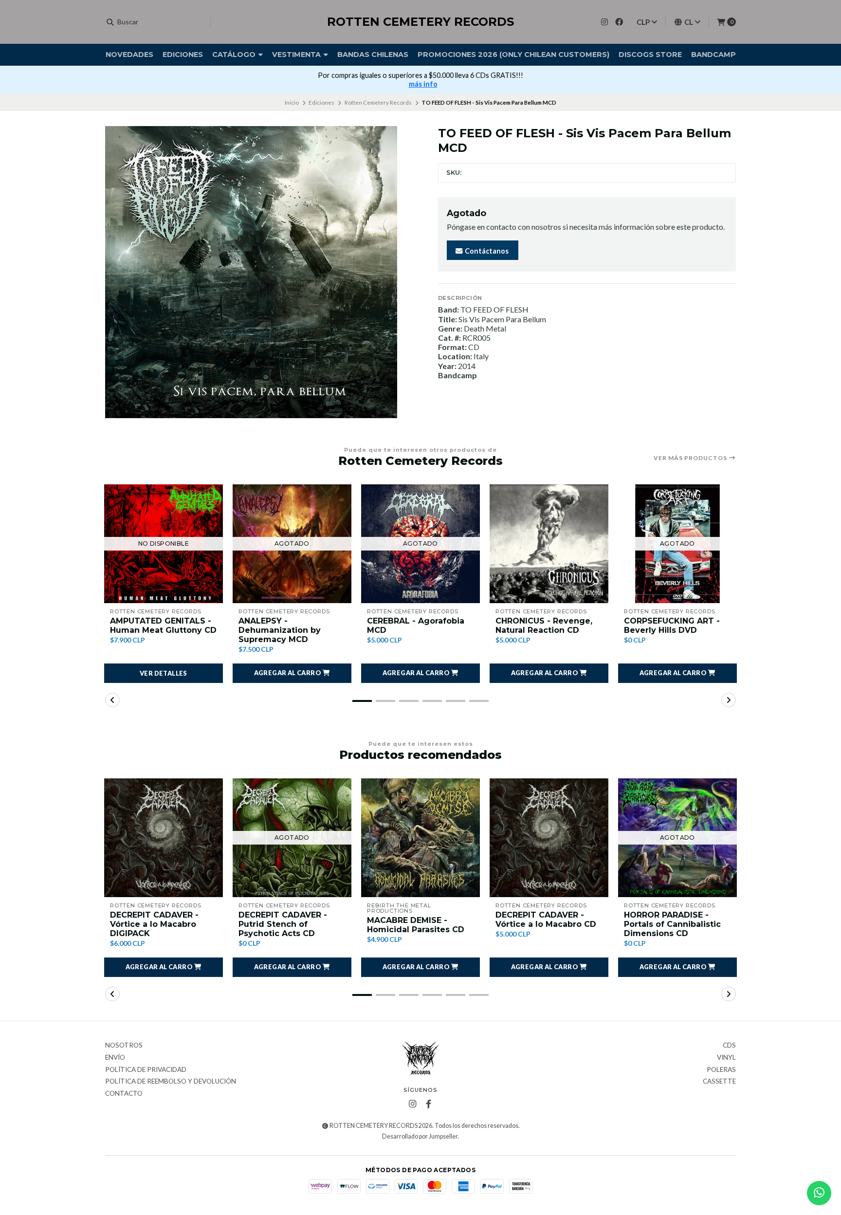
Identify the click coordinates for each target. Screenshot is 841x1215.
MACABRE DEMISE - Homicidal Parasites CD (415, 925)
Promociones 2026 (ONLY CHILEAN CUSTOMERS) (513, 54)
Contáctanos (486, 251)
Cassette (719, 1081)
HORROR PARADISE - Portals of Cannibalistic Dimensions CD (672, 924)
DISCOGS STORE (650, 54)
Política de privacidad (145, 1070)
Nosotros (124, 1045)
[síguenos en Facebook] (619, 21)
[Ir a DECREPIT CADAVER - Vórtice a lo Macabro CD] (549, 837)
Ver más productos (691, 458)
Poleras (721, 1070)
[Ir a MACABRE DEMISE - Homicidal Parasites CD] (420, 837)
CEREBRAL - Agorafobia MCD (415, 625)
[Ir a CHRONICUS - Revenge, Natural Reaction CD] (549, 543)
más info (423, 84)
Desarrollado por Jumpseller (419, 1136)
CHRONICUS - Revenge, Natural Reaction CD (543, 625)
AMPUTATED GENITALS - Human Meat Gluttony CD (163, 625)
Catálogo (234, 54)
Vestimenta (297, 54)
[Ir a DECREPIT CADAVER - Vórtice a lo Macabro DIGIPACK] (163, 837)
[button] (292, 673)
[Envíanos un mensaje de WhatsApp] (819, 1193)
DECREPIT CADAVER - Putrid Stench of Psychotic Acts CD (282, 924)
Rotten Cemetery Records (378, 102)
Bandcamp (457, 375)
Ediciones (183, 54)
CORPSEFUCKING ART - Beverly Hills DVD (672, 625)
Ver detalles (163, 673)
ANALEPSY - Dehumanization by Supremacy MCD (279, 630)
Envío (115, 1057)
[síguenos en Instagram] (604, 21)
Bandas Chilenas (372, 54)
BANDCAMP (713, 54)
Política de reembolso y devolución (170, 1081)
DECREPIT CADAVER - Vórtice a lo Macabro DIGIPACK (154, 924)
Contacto (124, 1093)
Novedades (129, 54)
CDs (729, 1045)
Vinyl (726, 1057)
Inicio (292, 102)
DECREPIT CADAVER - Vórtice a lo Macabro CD (545, 919)
